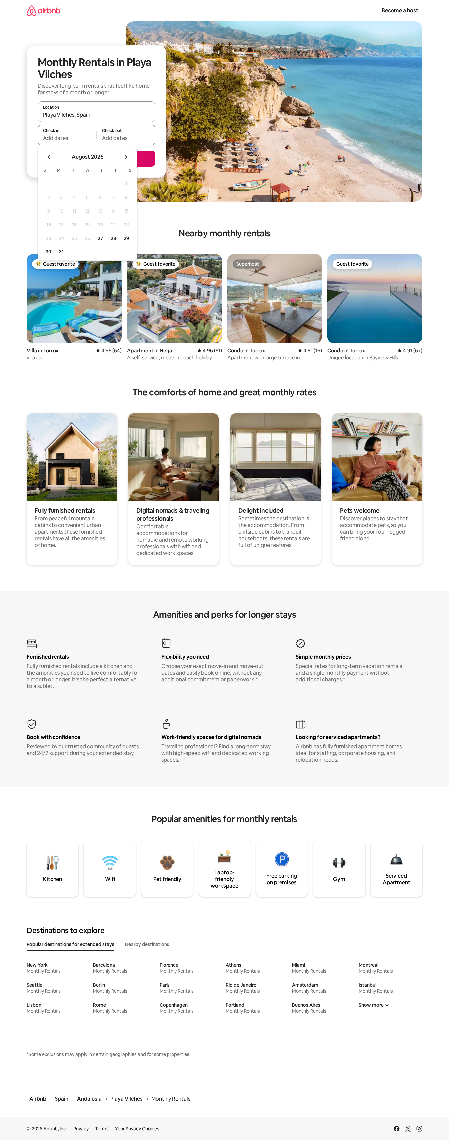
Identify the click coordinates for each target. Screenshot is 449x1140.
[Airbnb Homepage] (43, 10)
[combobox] (96, 115)
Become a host (400, 10)
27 (100, 238)
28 (113, 238)
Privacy (81, 1129)
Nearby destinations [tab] (147, 944)
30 (48, 252)
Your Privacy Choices (137, 1129)
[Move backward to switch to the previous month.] (49, 157)
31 (61, 252)
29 (126, 238)
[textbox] (67, 138)
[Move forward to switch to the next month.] (126, 157)
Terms (102, 1129)
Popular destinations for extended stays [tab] (70, 944)
